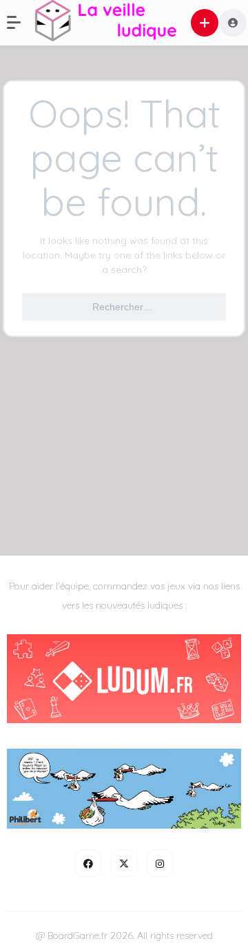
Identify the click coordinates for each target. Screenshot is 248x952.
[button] (20, 23)
